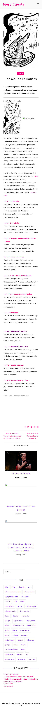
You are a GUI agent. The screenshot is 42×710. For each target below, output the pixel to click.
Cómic (20, 73)
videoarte (21, 659)
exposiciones (19, 621)
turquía (20, 654)
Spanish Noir (8, 684)
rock (23, 650)
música (15, 635)
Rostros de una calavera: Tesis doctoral (18, 676)
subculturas (9, 654)
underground (9, 659)
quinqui (7, 645)
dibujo (7, 616)
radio (16, 645)
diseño (15, 616)
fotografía (31, 621)
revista (23, 645)
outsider (24, 635)
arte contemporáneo (12, 592)
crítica (20, 606)
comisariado (9, 606)
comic (22, 601)
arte (29, 587)
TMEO (36, 176)
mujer (7, 635)
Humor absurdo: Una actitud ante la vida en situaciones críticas (12, 436)
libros (14, 630)
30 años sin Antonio (21, 473)
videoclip (32, 659)
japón (7, 630)
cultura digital (31, 606)
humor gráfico (18, 625)
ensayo (7, 621)
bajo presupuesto (11, 597)
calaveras (25, 597)
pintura (20, 640)
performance (9, 640)
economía (25, 616)
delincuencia (24, 611)
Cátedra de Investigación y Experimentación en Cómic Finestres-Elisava (21, 547)
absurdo (22, 587)
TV (27, 654)
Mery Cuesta (14, 4)
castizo (7, 601)
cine (15, 601)
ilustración (31, 625)
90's (13, 587)
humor (7, 625)
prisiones (30, 640)
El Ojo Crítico (8, 686)
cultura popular (10, 611)
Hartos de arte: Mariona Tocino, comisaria (32, 436)
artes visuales (29, 592)
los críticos (24, 630)
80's (6, 587)
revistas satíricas (11, 650)
